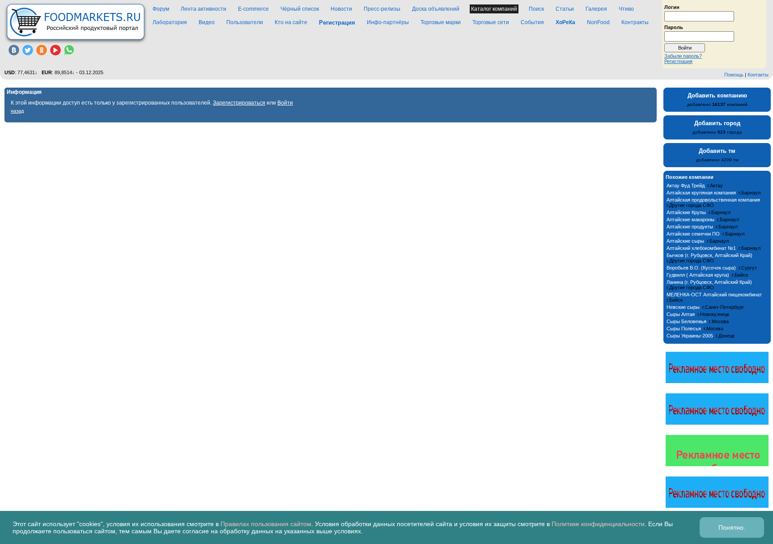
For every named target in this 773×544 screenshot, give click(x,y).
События (532, 22)
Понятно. (731, 527)
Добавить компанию (717, 95)
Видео (207, 22)
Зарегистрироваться (239, 103)
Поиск (536, 9)
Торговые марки (440, 22)
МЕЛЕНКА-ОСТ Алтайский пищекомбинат (714, 294)
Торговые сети (490, 22)
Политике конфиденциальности (598, 523)
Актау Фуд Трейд (686, 185)
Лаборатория (170, 22)
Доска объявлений (435, 9)
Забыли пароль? (683, 56)
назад (17, 111)
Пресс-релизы (382, 9)
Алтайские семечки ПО (693, 233)
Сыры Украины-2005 (690, 335)
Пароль (673, 27)
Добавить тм (717, 151)
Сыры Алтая (681, 314)
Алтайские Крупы (686, 212)
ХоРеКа (565, 22)
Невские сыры (683, 307)
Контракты (635, 22)
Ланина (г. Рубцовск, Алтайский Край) (709, 282)
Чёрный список (299, 9)
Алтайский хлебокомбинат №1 (701, 248)
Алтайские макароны (690, 219)
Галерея (596, 9)
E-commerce (253, 9)
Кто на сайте (291, 22)
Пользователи (244, 22)
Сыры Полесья (684, 328)
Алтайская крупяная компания (701, 192)
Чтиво (626, 9)
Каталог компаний (494, 9)
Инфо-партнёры (388, 22)
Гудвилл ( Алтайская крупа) (698, 275)
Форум (161, 9)
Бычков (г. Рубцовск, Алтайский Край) (709, 255)
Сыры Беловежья (686, 321)
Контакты (758, 74)
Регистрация (678, 61)
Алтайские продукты (690, 226)
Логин (672, 6)
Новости (341, 9)
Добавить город (717, 123)
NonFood (598, 22)
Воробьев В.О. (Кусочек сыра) (701, 267)
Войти (285, 103)
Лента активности (203, 9)
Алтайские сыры (685, 241)
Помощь (733, 74)
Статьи (565, 9)
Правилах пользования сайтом (266, 523)
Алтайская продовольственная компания (713, 199)
